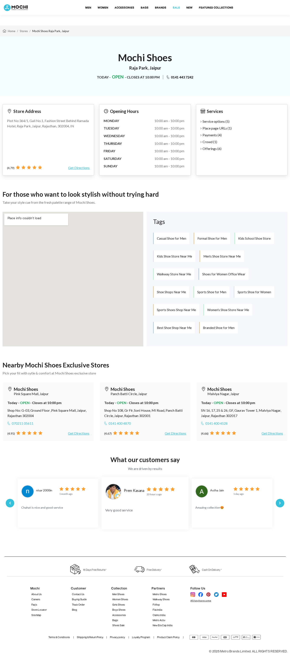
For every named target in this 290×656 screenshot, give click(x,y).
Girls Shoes (118, 604)
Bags (115, 620)
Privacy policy (117, 637)
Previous (10, 503)
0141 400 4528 (216, 423)
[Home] (4, 30)
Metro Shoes (160, 594)
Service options (216, 121)
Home (11, 31)
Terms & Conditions (59, 637)
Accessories (119, 615)
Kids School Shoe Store (254, 238)
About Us (36, 594)
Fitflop (156, 604)
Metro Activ (159, 620)
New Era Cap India (162, 625)
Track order (78, 604)
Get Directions (79, 168)
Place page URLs (217, 128)
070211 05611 (22, 423)
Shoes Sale (118, 625)
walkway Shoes (161, 599)
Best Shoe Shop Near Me (174, 328)
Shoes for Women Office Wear (223, 274)
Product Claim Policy (168, 637)
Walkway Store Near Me (174, 274)
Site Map (36, 615)
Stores (24, 31)
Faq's (34, 604)
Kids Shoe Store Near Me (174, 256)
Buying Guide (79, 599)
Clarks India (159, 615)
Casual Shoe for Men (171, 238)
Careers (35, 599)
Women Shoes (120, 599)
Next (280, 503)
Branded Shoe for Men (219, 328)
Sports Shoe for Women (254, 292)
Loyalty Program (141, 637)
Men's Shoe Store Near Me (222, 256)
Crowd (210, 142)
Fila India (157, 609)
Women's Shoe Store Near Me (228, 310)
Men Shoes (118, 594)
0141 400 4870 (119, 423)
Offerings (212, 149)
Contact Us (78, 594)
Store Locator (39, 609)
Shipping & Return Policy (90, 637)
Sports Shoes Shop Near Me (176, 310)
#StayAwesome (200, 600)
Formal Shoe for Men (212, 238)
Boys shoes (118, 609)
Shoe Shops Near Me (171, 292)
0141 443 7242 (182, 77)
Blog (74, 609)
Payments (212, 135)
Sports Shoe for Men (211, 292)
